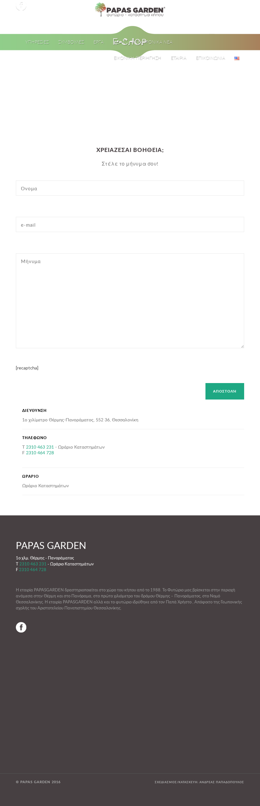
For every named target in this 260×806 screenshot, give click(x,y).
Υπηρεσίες (37, 42)
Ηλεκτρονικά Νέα (152, 42)
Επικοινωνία (210, 58)
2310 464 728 (40, 453)
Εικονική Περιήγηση (137, 58)
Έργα (99, 42)
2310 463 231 (40, 447)
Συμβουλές (71, 42)
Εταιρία (178, 58)
